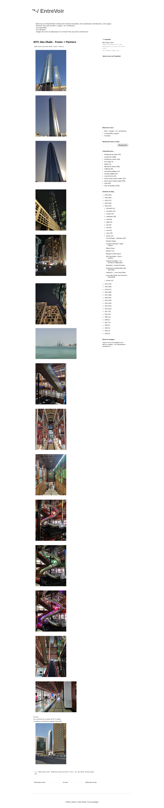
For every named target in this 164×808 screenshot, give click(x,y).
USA (105, 183)
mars (108, 233)
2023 (106, 203)
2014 (106, 303)
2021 (106, 284)
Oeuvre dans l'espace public (113, 178)
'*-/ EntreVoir (48, 11)
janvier (108, 280)
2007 (106, 322)
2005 (106, 328)
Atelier (106, 164)
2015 (106, 300)
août (107, 219)
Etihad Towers (110, 248)
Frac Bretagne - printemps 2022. (116, 238)
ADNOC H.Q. (110, 251)
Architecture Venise (110, 159)
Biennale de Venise (110, 166)
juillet (108, 222)
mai (107, 227)
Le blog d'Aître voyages (111, 133)
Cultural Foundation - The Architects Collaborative (114, 261)
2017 (106, 295)
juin (107, 225)
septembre (109, 216)
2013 (106, 306)
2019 (106, 289)
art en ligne (107, 161)
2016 (106, 297)
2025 (106, 197)
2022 (106, 206)
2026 (106, 195)
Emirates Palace (111, 241)
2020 (106, 286)
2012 (106, 308)
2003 (106, 333)
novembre (109, 211)
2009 (106, 317)
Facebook (107, 136)
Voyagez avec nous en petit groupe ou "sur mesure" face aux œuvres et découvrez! (62, 31)
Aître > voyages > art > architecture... (64, 25)
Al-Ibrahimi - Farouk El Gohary (115, 265)
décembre (109, 208)
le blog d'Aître (42, 28)
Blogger (96, 802)
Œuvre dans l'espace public (112, 181)
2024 (106, 200)
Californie (107, 169)
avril (107, 230)
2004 (106, 330)
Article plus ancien (91, 782)
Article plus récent (39, 782)
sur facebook (41, 29)
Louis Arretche (108, 176)
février (108, 236)
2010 (106, 314)
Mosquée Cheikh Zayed (113, 254)
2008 (106, 320)
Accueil (65, 782)
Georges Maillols (109, 174)
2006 (106, 325)
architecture (108, 157)
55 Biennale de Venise (111, 154)
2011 (106, 311)
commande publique (110, 171)
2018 (106, 292)
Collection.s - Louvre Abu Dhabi (115, 272)
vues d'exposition (109, 185)
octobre (108, 214)
